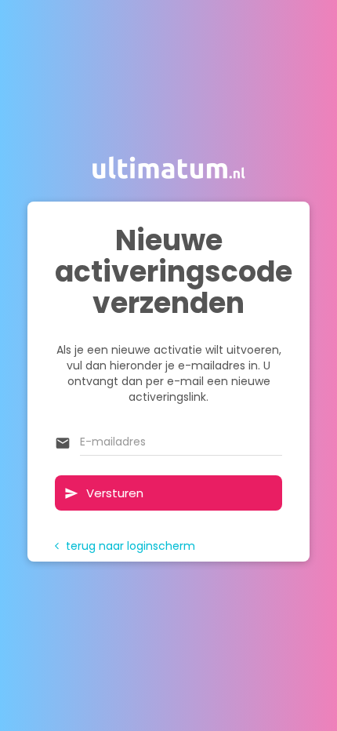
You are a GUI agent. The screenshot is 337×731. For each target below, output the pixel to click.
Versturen (103, 493)
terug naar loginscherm (125, 546)
